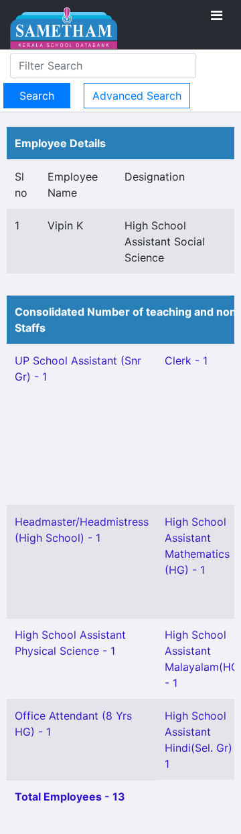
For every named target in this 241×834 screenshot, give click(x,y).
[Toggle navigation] (216, 15)
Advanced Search (136, 95)
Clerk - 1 (186, 360)
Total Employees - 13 (70, 796)
